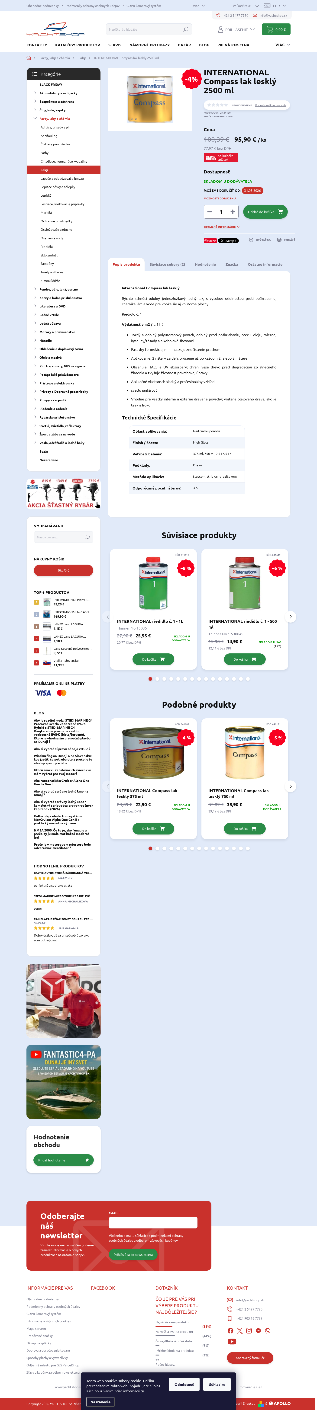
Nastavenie (100, 1401)
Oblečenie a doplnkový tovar (61, 349)
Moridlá (46, 212)
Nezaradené (48, 460)
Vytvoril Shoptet (243, 1403)
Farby (45, 152)
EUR (276, 5)
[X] (239, 1330)
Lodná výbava (50, 323)
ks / (63, 570)
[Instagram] (249, 1330)
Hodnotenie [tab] (205, 264)
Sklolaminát (49, 255)
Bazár (43, 451)
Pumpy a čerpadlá (52, 400)
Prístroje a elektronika (56, 383)
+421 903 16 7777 (249, 1318)
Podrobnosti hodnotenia (270, 105)
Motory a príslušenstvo (57, 332)
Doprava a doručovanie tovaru (48, 1350)
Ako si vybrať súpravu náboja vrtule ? (62, 749)
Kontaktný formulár (250, 1358)
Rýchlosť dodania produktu (174, 1351)
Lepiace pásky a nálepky (58, 187)
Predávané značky (39, 1335)
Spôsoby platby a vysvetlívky (47, 1358)
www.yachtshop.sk (68, 1387)
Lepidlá (46, 195)
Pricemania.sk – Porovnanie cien (238, 1387)
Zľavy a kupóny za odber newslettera (53, 1372)
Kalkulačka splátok (225, 157)
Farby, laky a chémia (54, 118)
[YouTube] (232, 1340)
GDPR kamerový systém (143, 5)
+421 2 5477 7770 (249, 1309)
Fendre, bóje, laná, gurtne (58, 289)
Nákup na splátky (38, 1343)
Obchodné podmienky (42, 5)
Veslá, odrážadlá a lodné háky (61, 443)
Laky (44, 170)
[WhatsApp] (267, 1330)
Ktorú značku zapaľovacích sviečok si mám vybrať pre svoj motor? (62, 771)
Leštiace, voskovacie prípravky (62, 204)
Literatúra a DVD (52, 306)
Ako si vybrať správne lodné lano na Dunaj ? (61, 793)
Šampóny (47, 263)
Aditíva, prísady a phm (56, 127)
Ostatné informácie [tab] (265, 264)
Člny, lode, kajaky (52, 110)
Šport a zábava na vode (57, 434)
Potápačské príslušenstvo (59, 374)
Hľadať (186, 29)
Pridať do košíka (261, 211)
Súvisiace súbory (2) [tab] (167, 264)
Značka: (218, 116)
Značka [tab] (232, 264)
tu (142, 1390)
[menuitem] (38, 45)
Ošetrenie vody (52, 238)
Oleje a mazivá (50, 357)
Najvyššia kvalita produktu (174, 1332)
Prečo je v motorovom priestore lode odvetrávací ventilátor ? (62, 846)
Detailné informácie (220, 227)
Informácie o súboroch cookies (48, 1321)
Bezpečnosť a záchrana (56, 101)
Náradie (45, 340)
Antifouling (49, 136)
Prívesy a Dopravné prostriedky (63, 391)
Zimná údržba (50, 280)
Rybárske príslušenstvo (57, 417)
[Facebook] (230, 1330)
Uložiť (212, 241)
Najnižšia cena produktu (172, 1322)
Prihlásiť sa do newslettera (133, 1254)
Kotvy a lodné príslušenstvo (60, 298)
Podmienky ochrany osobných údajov (93, 5)
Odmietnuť (184, 1384)
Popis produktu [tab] (126, 264)
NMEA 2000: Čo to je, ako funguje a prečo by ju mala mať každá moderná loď (62, 833)
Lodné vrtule (49, 315)
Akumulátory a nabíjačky (58, 93)
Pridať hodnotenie (51, 1160)
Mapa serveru (36, 1328)
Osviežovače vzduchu (56, 229)
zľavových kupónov (164, 1240)
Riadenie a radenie (53, 408)
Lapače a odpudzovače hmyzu (62, 178)
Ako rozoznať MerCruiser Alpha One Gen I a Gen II (61, 782)
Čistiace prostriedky (55, 144)
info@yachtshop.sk (250, 1300)
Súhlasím (217, 1384)
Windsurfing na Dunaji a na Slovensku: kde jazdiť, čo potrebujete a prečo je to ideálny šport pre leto (63, 759)
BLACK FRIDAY (50, 84)
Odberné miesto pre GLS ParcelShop (52, 1365)
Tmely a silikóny (52, 272)
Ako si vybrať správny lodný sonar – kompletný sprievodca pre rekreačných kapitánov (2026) (63, 805)
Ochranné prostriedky (56, 221)
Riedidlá (47, 246)
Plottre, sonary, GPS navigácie (62, 366)
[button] (150, 679)
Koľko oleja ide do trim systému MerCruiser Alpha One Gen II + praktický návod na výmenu (58, 819)
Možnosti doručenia (220, 198)
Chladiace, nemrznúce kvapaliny (64, 161)
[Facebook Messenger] (258, 1330)
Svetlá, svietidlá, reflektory (60, 426)
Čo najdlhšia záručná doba (173, 1341)
